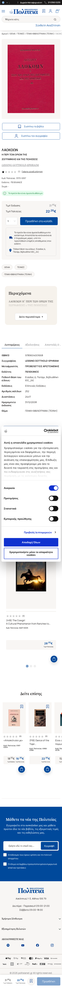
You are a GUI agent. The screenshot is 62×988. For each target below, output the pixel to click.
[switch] (53, 498)
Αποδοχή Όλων (31, 542)
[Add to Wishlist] (31, 981)
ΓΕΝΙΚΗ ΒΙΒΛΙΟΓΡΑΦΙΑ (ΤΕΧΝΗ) (40, 33)
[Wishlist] (44, 11)
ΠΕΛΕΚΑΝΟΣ (16, 182)
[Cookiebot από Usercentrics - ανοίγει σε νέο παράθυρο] (44, 431)
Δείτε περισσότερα (31, 317)
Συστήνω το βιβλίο (34, 126)
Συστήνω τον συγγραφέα (34, 135)
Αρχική (5, 33)
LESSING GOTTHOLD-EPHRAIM (20, 165)
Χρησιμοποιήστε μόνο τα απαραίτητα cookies (31, 553)
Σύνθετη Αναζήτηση (48, 25)
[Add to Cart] (54, 659)
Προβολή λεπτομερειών (38, 532)
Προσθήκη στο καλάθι (39, 221)
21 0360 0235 (54, 2)
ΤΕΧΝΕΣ (20, 33)
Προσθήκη (48, 981)
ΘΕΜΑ (12, 33)
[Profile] (50, 11)
